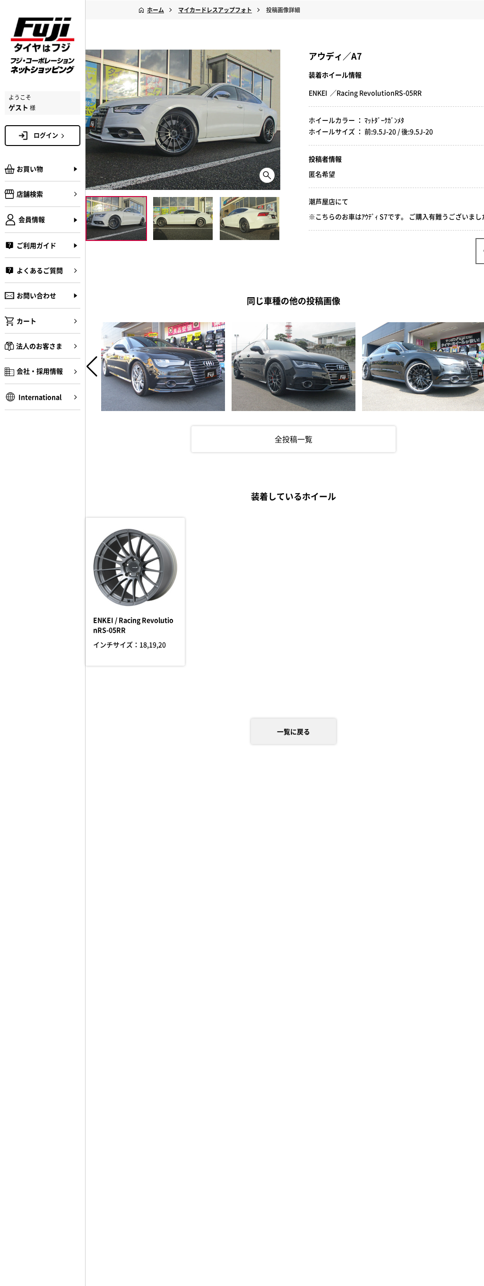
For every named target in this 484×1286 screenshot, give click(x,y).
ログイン (46, 134)
